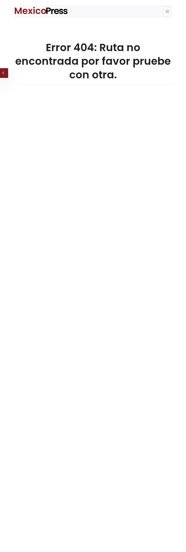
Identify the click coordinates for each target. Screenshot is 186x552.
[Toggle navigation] (167, 11)
